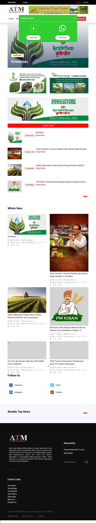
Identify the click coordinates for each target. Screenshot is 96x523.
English (78, 2)
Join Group (62, 37)
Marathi (85, 2)
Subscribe (33, 37)
